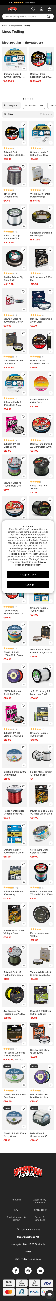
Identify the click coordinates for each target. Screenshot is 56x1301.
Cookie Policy (33, 564)
